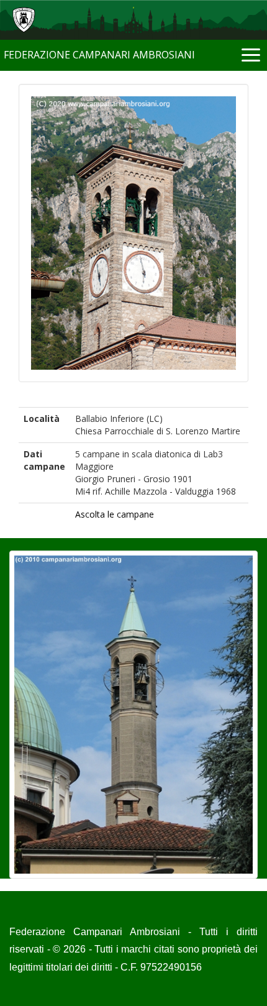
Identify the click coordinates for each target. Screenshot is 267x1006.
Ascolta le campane (114, 514)
